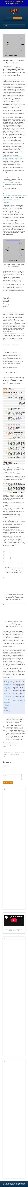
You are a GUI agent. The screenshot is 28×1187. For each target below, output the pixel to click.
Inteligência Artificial (17, 745)
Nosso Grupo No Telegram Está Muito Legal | (14, 3)
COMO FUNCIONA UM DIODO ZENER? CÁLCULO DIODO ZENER (14, 929)
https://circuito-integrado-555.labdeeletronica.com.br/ (19, 701)
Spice (5, 756)
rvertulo (14, 742)
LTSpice (5, 754)
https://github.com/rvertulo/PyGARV (11, 182)
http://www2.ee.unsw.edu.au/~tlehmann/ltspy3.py (15, 195)
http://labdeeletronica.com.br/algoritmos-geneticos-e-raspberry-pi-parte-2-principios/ (13, 157)
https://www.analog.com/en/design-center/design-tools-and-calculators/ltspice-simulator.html (13, 200)
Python (4, 746)
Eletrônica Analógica (7, 745)
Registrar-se (18, 18)
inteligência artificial (19, 752)
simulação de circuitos (14, 754)
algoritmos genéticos (8, 752)
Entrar (10, 18)
